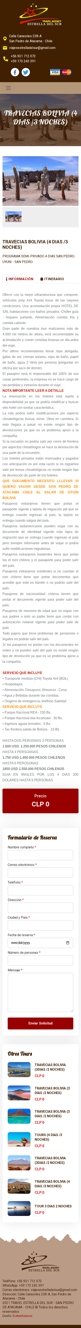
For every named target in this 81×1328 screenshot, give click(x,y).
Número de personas (24, 953)
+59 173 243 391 (23, 61)
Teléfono (15, 882)
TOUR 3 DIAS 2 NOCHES (53, 1206)
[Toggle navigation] (8, 88)
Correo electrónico (22, 865)
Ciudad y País (19, 917)
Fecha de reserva (21, 935)
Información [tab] (20, 279)
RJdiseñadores (22, 1316)
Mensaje (15, 970)
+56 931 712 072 (23, 56)
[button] (8, 181)
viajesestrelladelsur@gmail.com (32, 48)
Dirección (16, 900)
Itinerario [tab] (53, 279)
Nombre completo (22, 847)
